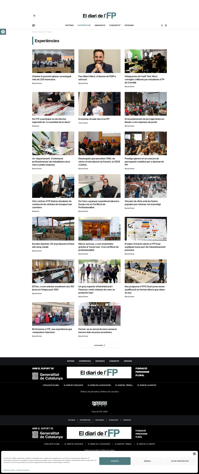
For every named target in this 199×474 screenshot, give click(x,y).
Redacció (35, 126)
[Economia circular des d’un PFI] (99, 104)
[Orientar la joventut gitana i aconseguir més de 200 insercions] (53, 61)
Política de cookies (9, 470)
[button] (3, 32)
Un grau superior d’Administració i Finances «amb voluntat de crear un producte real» (96, 289)
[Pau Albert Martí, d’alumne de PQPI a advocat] (99, 61)
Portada (34, 32)
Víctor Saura (83, 123)
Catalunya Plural (51, 385)
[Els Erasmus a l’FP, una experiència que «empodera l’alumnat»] (53, 314)
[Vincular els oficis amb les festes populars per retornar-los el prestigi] (146, 186)
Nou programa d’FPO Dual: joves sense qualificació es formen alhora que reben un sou (145, 289)
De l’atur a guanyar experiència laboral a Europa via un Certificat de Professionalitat (98, 204)
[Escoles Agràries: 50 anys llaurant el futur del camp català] (53, 229)
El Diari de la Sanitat (147, 385)
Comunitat (115, 25)
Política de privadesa (22, 470)
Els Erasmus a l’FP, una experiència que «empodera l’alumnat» (52, 331)
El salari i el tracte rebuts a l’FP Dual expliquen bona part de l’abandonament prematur (145, 246)
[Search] (165, 25)
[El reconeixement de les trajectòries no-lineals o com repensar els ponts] (146, 104)
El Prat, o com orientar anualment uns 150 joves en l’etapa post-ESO (53, 288)
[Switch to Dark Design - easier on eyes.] (161, 25)
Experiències (84, 25)
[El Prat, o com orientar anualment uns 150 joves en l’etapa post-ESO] (53, 271)
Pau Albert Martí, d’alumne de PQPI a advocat (97, 78)
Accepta (115, 461)
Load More (98, 345)
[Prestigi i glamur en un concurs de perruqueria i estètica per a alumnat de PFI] (146, 143)
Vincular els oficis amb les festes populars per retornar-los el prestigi (143, 203)
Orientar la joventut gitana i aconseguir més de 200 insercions (51, 78)
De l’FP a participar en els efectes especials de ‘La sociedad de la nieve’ (51, 120)
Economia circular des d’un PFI (93, 119)
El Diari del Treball (124, 385)
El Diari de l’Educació (73, 385)
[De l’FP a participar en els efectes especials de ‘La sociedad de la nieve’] (53, 104)
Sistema (69, 25)
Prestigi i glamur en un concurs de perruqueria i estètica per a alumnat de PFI (144, 161)
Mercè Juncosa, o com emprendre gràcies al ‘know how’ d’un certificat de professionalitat (98, 246)
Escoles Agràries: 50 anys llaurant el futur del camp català (53, 245)
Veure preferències (180, 461)
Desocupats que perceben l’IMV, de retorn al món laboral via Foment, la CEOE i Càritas (99, 161)
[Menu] (33, 25)
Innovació (100, 25)
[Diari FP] (99, 15)
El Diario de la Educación (99, 385)
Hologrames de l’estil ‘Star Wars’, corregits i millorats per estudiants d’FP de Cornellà (144, 79)
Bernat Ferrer (37, 83)
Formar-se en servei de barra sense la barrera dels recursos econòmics (97, 331)
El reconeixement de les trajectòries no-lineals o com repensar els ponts (145, 120)
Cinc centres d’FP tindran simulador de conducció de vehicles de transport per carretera (52, 204)
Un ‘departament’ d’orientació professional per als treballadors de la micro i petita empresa (51, 161)
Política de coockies (110, 391)
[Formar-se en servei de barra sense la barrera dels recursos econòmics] (99, 314)
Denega (147, 461)
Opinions (129, 25)
